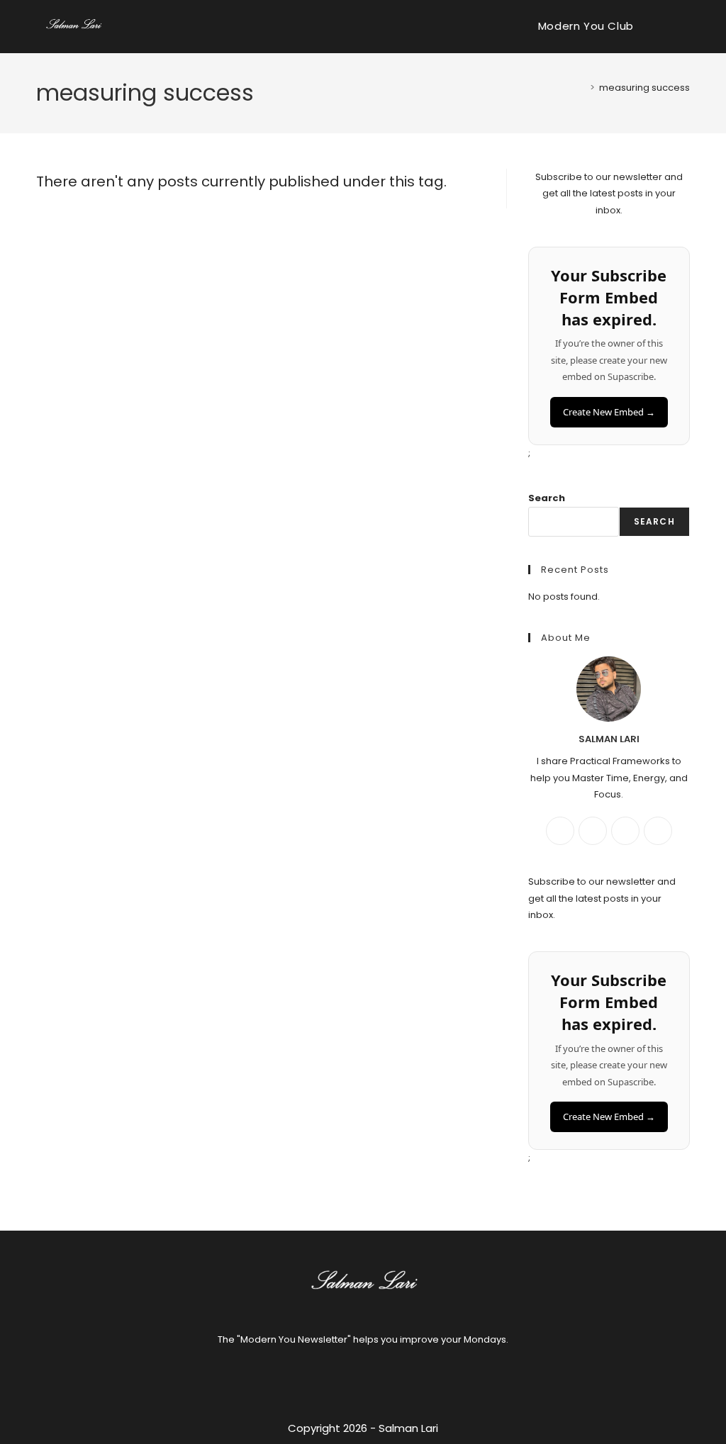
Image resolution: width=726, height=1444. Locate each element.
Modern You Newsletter (293, 1339)
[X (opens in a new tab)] (661, 26)
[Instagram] (593, 831)
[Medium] (658, 831)
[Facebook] (560, 831)
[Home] (582, 87)
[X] (625, 831)
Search (546, 498)
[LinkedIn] (380, 1376)
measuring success (644, 87)
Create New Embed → (609, 411)
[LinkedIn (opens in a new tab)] (684, 26)
